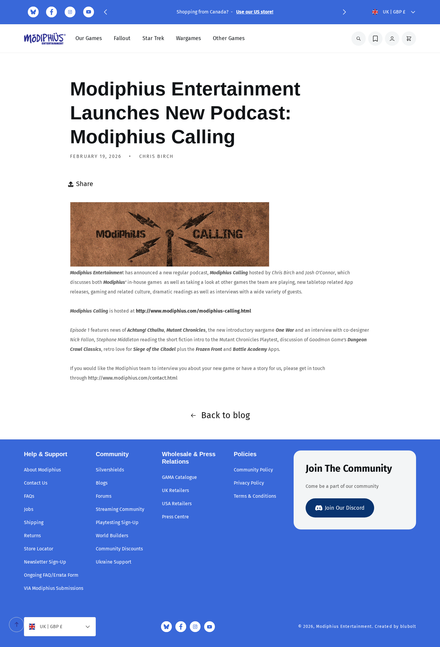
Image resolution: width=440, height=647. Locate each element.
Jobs (28, 509)
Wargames (188, 38)
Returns (32, 535)
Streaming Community (120, 509)
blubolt (408, 626)
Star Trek (153, 38)
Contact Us (35, 483)
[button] (105, 12)
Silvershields (110, 470)
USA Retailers (177, 503)
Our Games (88, 38)
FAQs (29, 496)
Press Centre (175, 517)
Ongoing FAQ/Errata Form (51, 575)
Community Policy (253, 470)
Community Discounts (119, 549)
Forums (103, 496)
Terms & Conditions (255, 496)
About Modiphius (42, 470)
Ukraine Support (113, 562)
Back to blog (225, 415)
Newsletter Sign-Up (45, 562)
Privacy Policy (249, 483)
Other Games (229, 38)
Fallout (122, 38)
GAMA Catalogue (179, 477)
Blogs (101, 483)
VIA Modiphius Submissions (53, 588)
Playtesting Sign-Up (117, 522)
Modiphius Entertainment (344, 626)
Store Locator (38, 549)
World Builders (112, 535)
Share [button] (84, 184)
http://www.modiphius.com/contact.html (133, 378)
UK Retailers (175, 490)
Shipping (33, 522)
